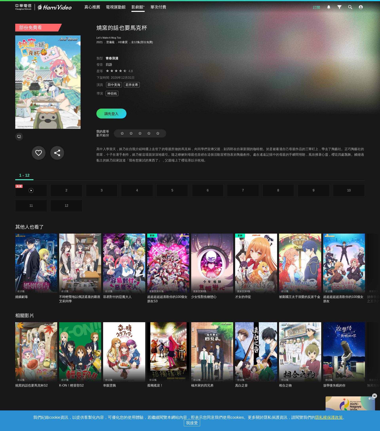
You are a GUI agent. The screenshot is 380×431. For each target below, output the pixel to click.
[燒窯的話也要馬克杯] (39, 153)
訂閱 (316, 7)
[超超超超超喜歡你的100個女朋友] (344, 268)
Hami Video (43, 7)
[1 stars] (122, 133)
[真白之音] (256, 355)
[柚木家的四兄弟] (212, 355)
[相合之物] (300, 355)
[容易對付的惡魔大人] (124, 266)
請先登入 (111, 113)
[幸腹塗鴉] (124, 355)
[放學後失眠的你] (344, 355)
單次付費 (158, 7)
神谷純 (112, 93)
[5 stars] (157, 133)
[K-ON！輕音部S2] (80, 355)
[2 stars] (131, 133)
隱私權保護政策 (329, 417)
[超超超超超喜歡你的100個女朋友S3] (168, 268)
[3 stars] (140, 133)
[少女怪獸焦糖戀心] (212, 266)
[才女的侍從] (256, 266)
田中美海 (114, 84)
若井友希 (131, 84)
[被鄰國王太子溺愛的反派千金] (300, 266)
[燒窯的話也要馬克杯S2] (36, 355)
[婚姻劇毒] (36, 266)
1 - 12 (24, 175)
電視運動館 (116, 7)
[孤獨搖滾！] (168, 355)
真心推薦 (92, 7)
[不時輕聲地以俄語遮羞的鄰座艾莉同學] (80, 268)
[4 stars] (148, 133)
